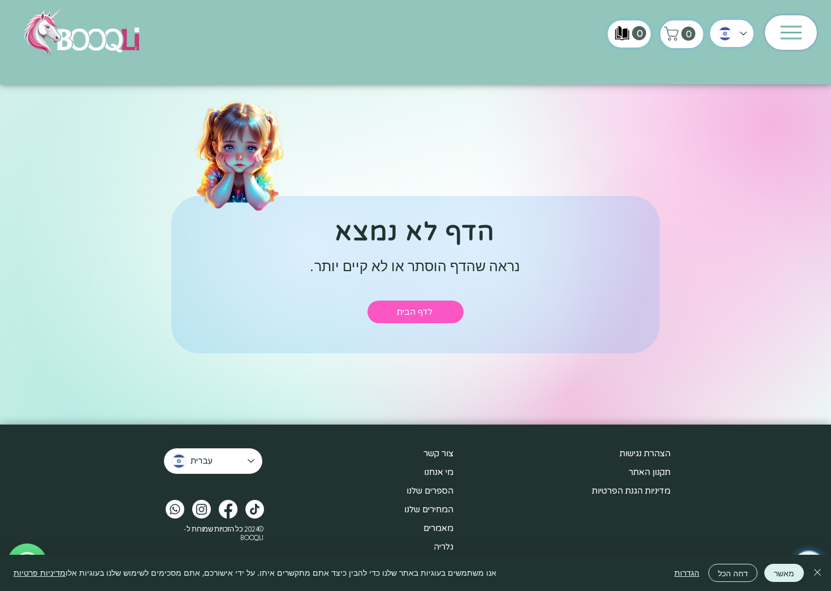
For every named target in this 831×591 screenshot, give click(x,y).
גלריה (443, 547)
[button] (681, 34)
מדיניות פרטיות (40, 572)
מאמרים (438, 528)
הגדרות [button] (686, 572)
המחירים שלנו (428, 509)
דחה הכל (733, 573)
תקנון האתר (649, 472)
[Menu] (791, 32)
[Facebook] (228, 509)
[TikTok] (254, 509)
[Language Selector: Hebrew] (732, 33)
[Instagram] (201, 509)
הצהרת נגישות (645, 453)
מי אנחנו (438, 472)
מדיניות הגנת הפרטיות (631, 491)
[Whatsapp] (175, 509)
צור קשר (438, 453)
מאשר (784, 573)
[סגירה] (817, 573)
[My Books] (622, 33)
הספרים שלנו (429, 491)
